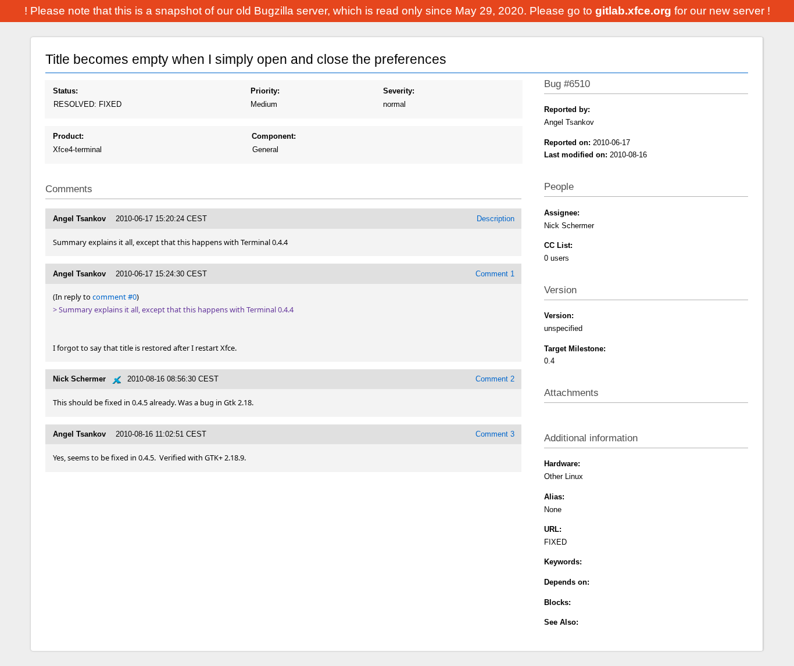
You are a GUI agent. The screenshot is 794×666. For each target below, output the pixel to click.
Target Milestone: (575, 348)
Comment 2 (494, 379)
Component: (274, 136)
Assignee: (562, 212)
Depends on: (566, 582)
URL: (552, 529)
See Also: (561, 622)
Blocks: (557, 602)
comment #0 (114, 296)
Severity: (398, 91)
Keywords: (563, 561)
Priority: (265, 91)
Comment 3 (494, 434)
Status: (65, 91)
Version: (559, 315)
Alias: (554, 496)
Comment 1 (494, 273)
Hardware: (562, 463)
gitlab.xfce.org (634, 11)
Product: (68, 136)
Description (495, 218)
